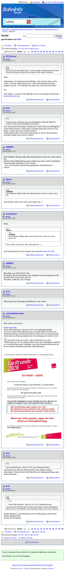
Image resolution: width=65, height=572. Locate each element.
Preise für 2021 (48, 251)
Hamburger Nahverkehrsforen (22, 29)
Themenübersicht (23, 45)
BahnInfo (51, 568)
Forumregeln (47, 565)
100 (26, 48)
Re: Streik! (6, 59)
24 (47, 51)
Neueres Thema (10, 538)
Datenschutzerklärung (32, 565)
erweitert (60, 38)
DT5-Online (11, 56)
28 (59, 51)
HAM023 (9, 147)
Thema (4, 31)
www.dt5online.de (11, 96)
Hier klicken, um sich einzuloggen (16, 556)
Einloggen (36, 2)
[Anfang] (25, 52)
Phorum (20, 568)
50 (22, 48)
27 (56, 51)
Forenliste (8, 45)
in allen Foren (34, 48)
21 (38, 51)
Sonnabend (11, 214)
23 (44, 51)
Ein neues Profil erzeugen (54, 2)
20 (35, 51)
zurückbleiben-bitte (15, 313)
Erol (8, 291)
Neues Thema (40, 45)
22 (41, 51)
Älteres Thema (26, 538)
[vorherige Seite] (29, 52)
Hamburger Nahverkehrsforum (46, 29)
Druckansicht (33, 542)
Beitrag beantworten (36, 99)
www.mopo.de (10, 328)
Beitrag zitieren (54, 99)
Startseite (5, 29)
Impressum (16, 565)
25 (19, 48)
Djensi (9, 179)
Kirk (19, 39)
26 (53, 51)
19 (32, 51)
